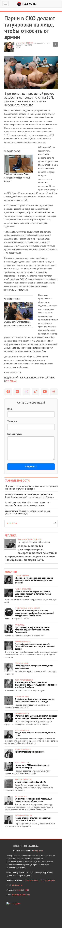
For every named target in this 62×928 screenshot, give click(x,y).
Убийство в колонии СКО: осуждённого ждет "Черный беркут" (17, 178)
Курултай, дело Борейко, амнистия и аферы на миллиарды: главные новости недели (36, 717)
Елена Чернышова (24, 43)
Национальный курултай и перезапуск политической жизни (33, 819)
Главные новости (17, 480)
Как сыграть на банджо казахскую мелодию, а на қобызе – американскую (27, 512)
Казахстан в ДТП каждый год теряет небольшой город (32, 766)
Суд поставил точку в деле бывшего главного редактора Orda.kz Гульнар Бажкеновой (32, 630)
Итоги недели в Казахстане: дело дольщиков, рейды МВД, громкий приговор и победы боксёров (36, 684)
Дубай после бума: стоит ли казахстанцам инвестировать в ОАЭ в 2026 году (35, 700)
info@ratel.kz (17, 885)
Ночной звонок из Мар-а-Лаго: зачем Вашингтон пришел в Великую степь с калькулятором (27, 504)
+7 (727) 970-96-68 (47, 880)
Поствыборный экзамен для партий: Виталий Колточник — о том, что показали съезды (35, 646)
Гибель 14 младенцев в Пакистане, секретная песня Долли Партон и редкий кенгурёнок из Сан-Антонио (29, 495)
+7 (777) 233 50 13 (21, 890)
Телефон (12, 421)
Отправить (31, 466)
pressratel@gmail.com (21, 894)
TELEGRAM (11, 381)
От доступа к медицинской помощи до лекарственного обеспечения (33, 800)
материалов (38, 851)
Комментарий (14, 434)
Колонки (10, 572)
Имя (9, 409)
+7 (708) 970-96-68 (30, 880)
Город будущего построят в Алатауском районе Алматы (34, 666)
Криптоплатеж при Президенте (30, 751)
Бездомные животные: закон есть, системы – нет (36, 733)
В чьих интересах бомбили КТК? (30, 782)
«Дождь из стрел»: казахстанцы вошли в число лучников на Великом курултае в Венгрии (31, 487)
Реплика (10, 535)
